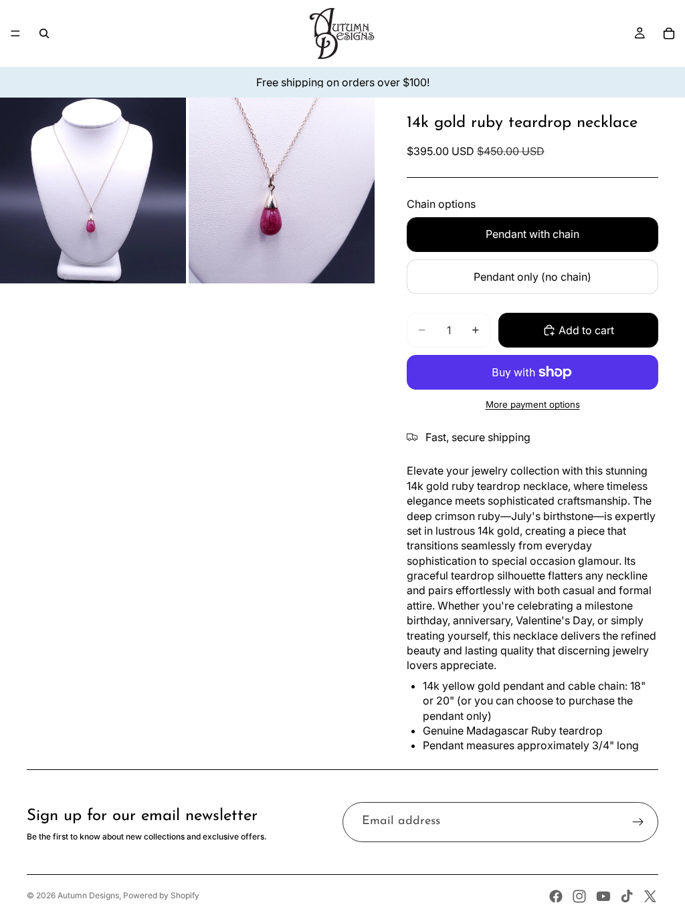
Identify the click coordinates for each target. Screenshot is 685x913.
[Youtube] (603, 896)
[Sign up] (638, 822)
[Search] (44, 33)
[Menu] (15, 33)
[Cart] (669, 33)
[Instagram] (579, 896)
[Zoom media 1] (93, 190)
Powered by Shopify (161, 895)
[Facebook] (556, 896)
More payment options (533, 404)
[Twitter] (650, 896)
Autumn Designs (88, 895)
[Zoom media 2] (282, 190)
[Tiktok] (627, 896)
